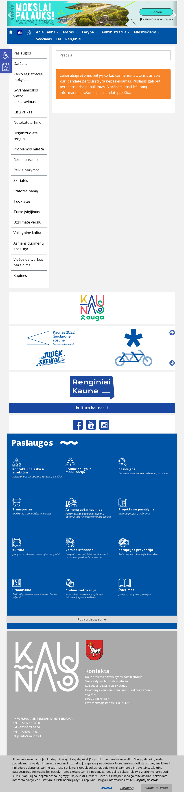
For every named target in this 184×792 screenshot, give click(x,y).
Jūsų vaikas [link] (22, 112)
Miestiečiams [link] (146, 32)
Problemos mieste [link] (28, 149)
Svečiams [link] (44, 39)
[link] (6, 55)
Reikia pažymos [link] (26, 169)
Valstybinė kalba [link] (27, 232)
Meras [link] (69, 32)
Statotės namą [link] (25, 191)
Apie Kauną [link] (46, 32)
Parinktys (127, 788)
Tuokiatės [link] (22, 201)
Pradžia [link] (66, 55)
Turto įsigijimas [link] (26, 211)
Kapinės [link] (20, 275)
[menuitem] (11, 32)
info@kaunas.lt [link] (30, 736)
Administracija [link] (114, 32)
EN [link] (58, 39)
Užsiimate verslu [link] (27, 222)
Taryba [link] (88, 32)
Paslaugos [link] (22, 53)
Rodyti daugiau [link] (90, 619)
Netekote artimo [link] (27, 122)
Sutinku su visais (156, 788)
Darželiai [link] (20, 63)
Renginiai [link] (73, 39)
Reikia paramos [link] (26, 159)
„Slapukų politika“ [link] (146, 780)
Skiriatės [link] (20, 180)
